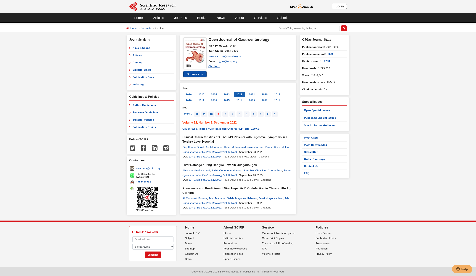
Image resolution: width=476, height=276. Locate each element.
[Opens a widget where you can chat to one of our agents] (462, 269)
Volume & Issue (271, 253)
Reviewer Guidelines (146, 112)
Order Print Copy (314, 158)
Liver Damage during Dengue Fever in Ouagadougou (219, 165)
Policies (322, 227)
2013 (252, 100)
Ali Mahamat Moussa (194, 198)
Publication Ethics (144, 127)
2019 (277, 94)
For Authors (230, 243)
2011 (277, 100)
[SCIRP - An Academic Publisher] (152, 6)
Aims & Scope (141, 47)
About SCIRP (233, 227)
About (239, 18)
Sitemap (190, 248)
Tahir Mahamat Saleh (221, 198)
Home (138, 18)
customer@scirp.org (148, 168)
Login (340, 6)
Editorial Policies (143, 119)
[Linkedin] (154, 147)
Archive (137, 62)
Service (268, 227)
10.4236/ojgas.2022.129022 (205, 207)
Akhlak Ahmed (214, 147)
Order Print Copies (273, 238)
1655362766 (143, 182)
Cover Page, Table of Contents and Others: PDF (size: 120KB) (221, 128)
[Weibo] (166, 147)
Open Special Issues (317, 110)
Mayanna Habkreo (246, 198)
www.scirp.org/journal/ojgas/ (224, 56)
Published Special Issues (320, 117)
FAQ (306, 173)
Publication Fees (143, 77)
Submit (282, 18)
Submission (195, 74)
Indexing (138, 84)
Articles (158, 18)
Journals (180, 18)
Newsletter (310, 151)
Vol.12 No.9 (230, 151)
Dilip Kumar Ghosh (193, 147)
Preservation (323, 243)
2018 (189, 100)
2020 (265, 94)
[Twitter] (132, 147)
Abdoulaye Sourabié (242, 170)
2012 (265, 100)
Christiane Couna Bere (268, 170)
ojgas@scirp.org (227, 61)
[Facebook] (143, 147)
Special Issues (231, 258)
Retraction (322, 248)
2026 (189, 94)
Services (260, 18)
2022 (239, 94)
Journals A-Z (192, 232)
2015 (227, 100)
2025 (201, 94)
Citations (214, 66)
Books (201, 18)
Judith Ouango (220, 170)
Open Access (323, 232)
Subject (189, 238)
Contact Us (311, 166)
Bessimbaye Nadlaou (270, 198)
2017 (201, 100)
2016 (214, 100)
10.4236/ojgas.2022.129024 (205, 156)
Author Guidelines (144, 105)
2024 (214, 94)
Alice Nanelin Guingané (196, 170)
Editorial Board (142, 69)
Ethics (227, 232)
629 (330, 53)
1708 (327, 61)
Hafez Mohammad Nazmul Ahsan (243, 147)
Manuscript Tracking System (278, 232)
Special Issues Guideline (319, 125)
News (221, 18)
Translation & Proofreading (277, 243)
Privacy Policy (324, 253)
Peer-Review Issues (235, 248)
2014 (239, 100)
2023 (227, 94)
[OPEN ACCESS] (301, 6)
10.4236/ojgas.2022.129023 (205, 179)
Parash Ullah (272, 147)
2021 (252, 94)
